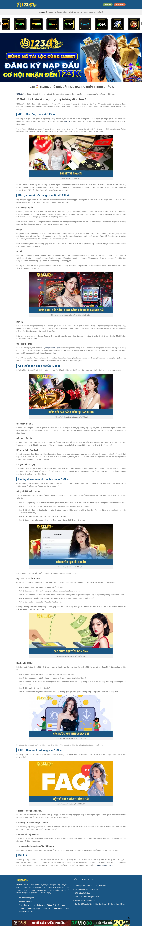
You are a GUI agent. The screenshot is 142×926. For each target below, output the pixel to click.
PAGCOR (67, 121)
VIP (81, 12)
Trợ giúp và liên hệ (96, 12)
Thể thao (58, 12)
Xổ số (71, 12)
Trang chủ (43, 12)
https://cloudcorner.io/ (105, 865)
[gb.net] (26, 4)
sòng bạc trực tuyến (52, 348)
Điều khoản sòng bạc (26, 898)
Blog (86, 12)
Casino (51, 12)
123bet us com (100, 886)
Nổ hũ (65, 12)
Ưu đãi (76, 12)
